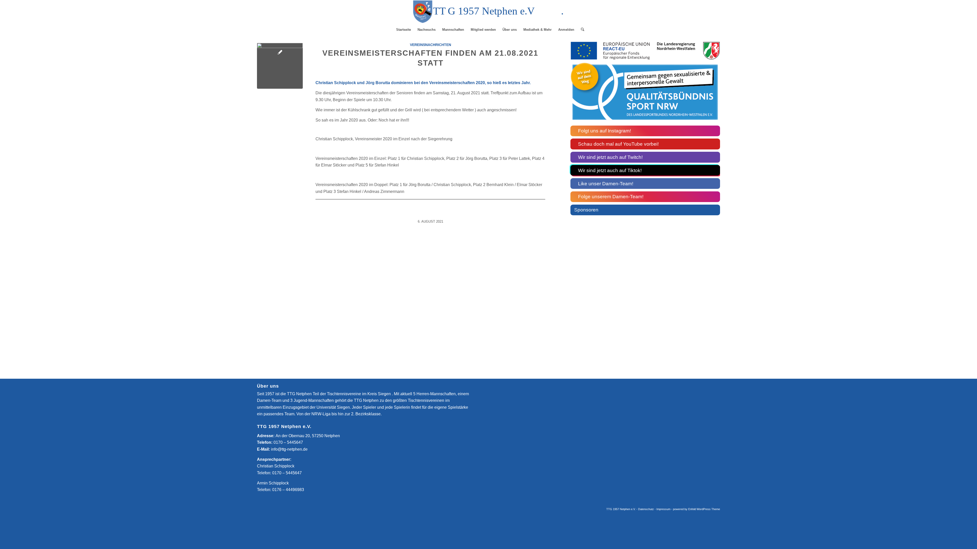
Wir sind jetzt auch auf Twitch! (610, 157)
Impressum (663, 509)
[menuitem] (403, 29)
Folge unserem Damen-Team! (610, 196)
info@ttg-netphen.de (289, 449)
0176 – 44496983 (288, 489)
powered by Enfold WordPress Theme (696, 509)
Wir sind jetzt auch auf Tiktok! (610, 170)
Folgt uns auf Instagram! (604, 130)
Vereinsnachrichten (430, 45)
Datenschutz (646, 509)
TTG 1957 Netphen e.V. (621, 509)
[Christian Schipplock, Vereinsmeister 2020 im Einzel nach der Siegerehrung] (280, 66)
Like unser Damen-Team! (605, 183)
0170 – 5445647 (288, 442)
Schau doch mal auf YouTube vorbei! (618, 144)
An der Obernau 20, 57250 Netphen (308, 436)
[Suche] (581, 29)
